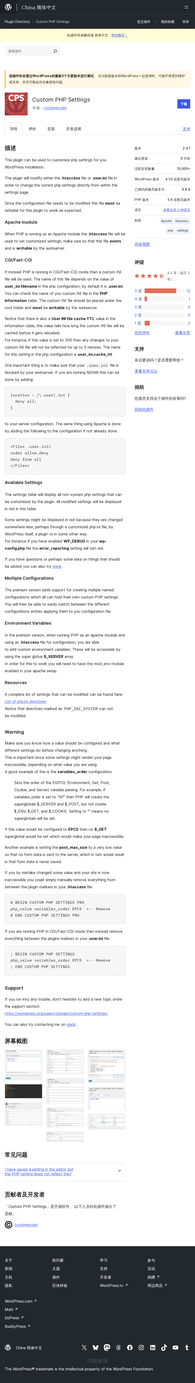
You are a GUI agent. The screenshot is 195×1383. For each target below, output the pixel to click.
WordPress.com (21, 1301)
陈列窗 (58, 1260)
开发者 (105, 1277)
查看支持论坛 (146, 371)
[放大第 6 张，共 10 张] (77, 1113)
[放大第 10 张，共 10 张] (119, 1120)
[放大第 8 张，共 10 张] (119, 1055)
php (170, 230)
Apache (166, 221)
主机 (8, 1277)
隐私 (8, 1285)
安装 (51, 128)
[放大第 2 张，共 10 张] (36, 1090)
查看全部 (182, 332)
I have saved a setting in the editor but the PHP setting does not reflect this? (39, 1171)
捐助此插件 (144, 409)
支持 (186, 128)
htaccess (182, 221)
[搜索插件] (55, 51)
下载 (183, 104)
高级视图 (142, 244)
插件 (56, 1277)
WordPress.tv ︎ (114, 1285)
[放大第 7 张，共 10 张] (77, 1138)
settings (182, 230)
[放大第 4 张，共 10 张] (77, 1055)
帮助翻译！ (119, 35)
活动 (151, 1268)
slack (57, 566)
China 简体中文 (29, 1347)
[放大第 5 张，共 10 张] (77, 1084)
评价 (32, 128)
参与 (151, 1260)
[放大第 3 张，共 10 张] (36, 1108)
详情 (13, 128)
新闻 (8, 1268)
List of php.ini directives (25, 701)
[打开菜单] (187, 7)
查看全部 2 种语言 (176, 210)
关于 (8, 1260)
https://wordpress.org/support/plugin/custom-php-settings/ (56, 1013)
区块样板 (60, 1285)
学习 (103, 1260)
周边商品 (157, 1285)
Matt (11, 1309)
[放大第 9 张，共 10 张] (119, 1093)
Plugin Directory (17, 22)
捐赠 (153, 1277)
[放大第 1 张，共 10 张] (36, 1055)
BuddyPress (18, 1326)
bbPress (14, 1317)
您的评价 (142, 332)
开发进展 (73, 128)
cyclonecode (55, 107)
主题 (56, 1268)
